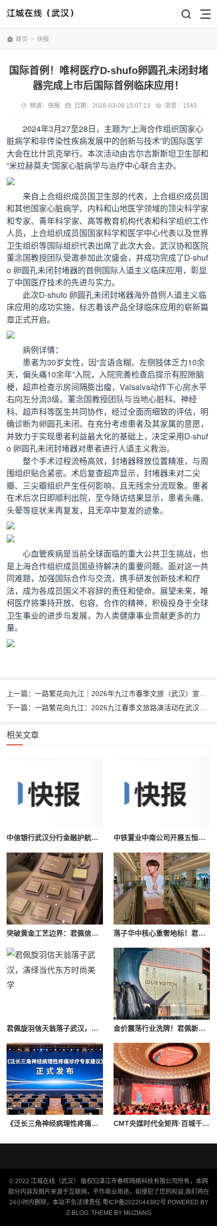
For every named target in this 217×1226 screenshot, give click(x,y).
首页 (21, 39)
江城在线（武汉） (43, 14)
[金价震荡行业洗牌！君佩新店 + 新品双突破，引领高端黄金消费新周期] (161, 984)
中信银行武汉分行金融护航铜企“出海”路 (70, 837)
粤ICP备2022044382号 (134, 1202)
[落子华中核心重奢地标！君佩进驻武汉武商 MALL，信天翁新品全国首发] (161, 889)
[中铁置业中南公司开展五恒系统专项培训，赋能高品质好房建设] (161, 793)
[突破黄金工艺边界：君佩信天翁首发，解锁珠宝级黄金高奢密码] (54, 889)
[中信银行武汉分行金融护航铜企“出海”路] (54, 793)
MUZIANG (137, 1212)
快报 (43, 39)
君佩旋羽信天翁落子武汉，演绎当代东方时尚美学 (84, 1028)
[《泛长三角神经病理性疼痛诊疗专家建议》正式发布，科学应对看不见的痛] (54, 1079)
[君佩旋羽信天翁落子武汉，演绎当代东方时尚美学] (54, 984)
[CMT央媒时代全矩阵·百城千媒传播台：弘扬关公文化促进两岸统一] (161, 1079)
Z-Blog (77, 1212)
